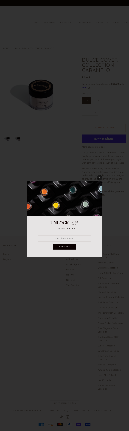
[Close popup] (99, 177)
